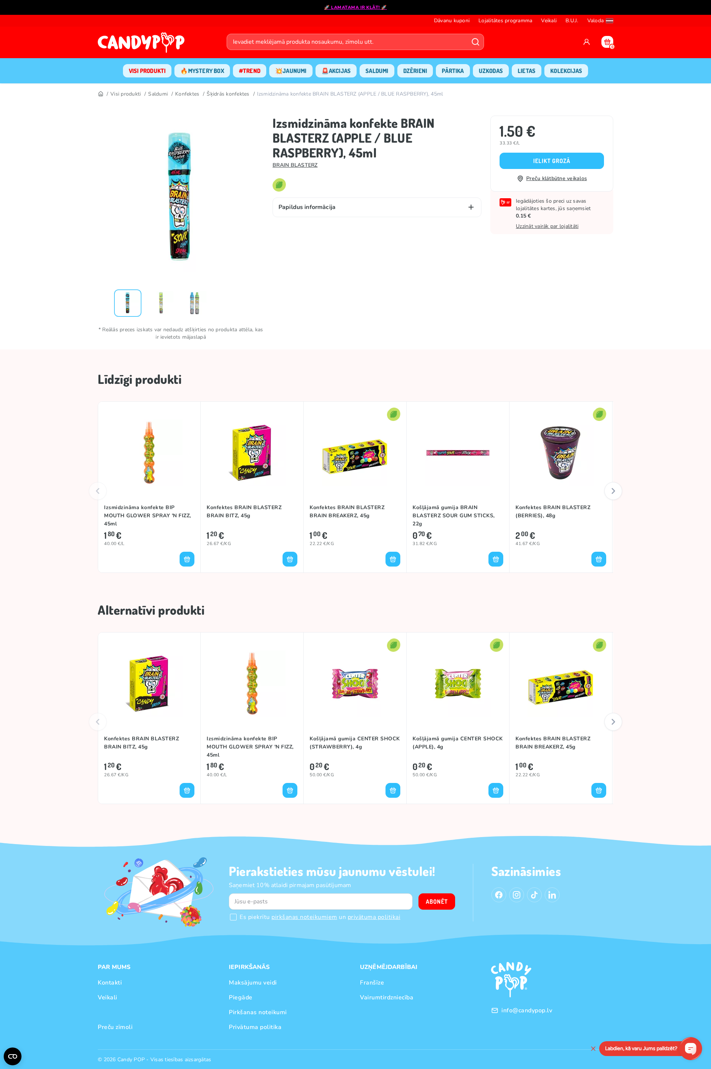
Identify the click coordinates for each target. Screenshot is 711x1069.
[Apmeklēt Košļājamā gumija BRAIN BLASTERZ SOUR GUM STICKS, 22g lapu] (457, 452)
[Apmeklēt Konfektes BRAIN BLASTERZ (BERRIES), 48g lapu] (560, 452)
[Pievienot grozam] (187, 559)
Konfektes (187, 93)
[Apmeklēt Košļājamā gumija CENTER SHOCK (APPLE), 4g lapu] (457, 683)
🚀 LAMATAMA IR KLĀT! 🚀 (355, 7)
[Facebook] (498, 894)
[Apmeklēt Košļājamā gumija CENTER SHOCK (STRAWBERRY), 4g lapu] (354, 683)
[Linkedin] (552, 894)
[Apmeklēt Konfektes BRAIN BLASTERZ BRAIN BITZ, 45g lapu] (252, 452)
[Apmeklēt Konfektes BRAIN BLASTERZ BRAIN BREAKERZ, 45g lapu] (354, 452)
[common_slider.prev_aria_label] (98, 491)
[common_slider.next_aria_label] (613, 491)
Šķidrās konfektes (228, 93)
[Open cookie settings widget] (12, 1056)
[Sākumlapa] (143, 45)
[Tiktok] (534, 894)
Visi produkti (125, 93)
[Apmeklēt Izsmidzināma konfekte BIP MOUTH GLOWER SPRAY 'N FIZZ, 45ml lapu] (149, 452)
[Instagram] (516, 894)
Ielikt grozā (551, 161)
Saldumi (158, 93)
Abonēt (437, 901)
